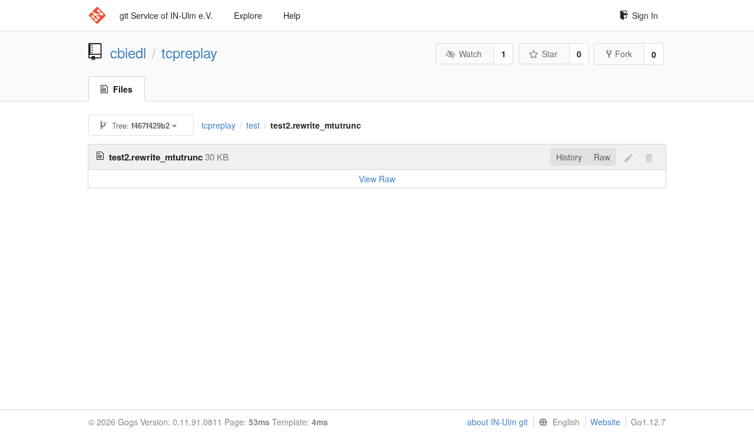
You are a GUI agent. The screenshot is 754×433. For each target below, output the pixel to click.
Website (605, 422)
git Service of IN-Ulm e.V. (166, 15)
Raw (602, 157)
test (253, 125)
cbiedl (128, 52)
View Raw (377, 179)
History (569, 157)
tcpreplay (189, 52)
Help (291, 15)
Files (123, 89)
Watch (470, 54)
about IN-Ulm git (497, 422)
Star (549, 54)
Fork (623, 54)
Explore (248, 15)
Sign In (645, 15)
